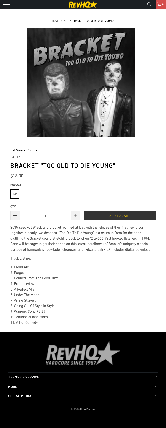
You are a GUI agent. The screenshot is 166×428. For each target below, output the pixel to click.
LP (15, 193)
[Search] (151, 4)
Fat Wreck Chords (23, 150)
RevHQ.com (87, 409)
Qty (13, 206)
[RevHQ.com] (83, 4)
